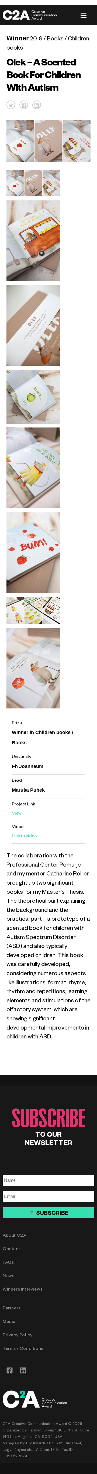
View (17, 814)
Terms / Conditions (23, 1349)
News (8, 1276)
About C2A (14, 1236)
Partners (12, 1308)
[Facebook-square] (9, 1370)
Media (9, 1322)
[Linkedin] (23, 1370)
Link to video (24, 836)
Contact (11, 1249)
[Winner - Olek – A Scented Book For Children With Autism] (33, 195)
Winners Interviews (23, 1290)
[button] (10, 104)
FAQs (8, 1263)
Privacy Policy (17, 1335)
